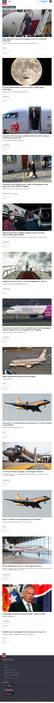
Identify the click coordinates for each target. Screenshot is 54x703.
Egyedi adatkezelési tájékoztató (11, 672)
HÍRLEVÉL (6, 664)
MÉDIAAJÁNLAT (7, 677)
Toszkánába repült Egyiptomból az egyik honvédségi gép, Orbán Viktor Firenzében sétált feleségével (25, 185)
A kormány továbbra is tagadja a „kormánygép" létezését (22, 471)
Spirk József (14, 193)
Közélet (5, 643)
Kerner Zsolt (6, 96)
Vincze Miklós (6, 145)
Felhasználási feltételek (10, 669)
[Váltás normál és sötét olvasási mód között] (38, 1)
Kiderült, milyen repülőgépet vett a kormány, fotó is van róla (23, 632)
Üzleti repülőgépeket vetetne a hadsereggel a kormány (22, 566)
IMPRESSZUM (7, 667)
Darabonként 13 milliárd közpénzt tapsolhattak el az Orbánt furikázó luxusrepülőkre (27, 424)
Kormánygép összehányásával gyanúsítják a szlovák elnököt (24, 614)
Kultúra (5, 149)
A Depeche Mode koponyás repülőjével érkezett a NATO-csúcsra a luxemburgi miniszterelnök (26, 137)
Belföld (4, 101)
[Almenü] (10, 1)
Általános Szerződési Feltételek (11, 675)
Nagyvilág (5, 52)
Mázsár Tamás (6, 193)
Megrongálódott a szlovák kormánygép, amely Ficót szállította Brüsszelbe (24, 40)
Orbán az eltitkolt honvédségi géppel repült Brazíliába (21, 519)
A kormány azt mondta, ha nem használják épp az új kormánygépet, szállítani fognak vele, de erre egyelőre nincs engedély (26, 329)
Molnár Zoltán (6, 621)
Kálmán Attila (6, 480)
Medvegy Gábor (6, 574)
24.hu (4, 48)
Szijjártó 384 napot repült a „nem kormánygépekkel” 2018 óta (24, 281)
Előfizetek (44, 1)
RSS (5, 661)
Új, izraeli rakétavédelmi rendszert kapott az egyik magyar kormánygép (23, 88)
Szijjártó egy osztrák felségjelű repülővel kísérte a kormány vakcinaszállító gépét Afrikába (23, 234)
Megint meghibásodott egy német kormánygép (18, 376)
